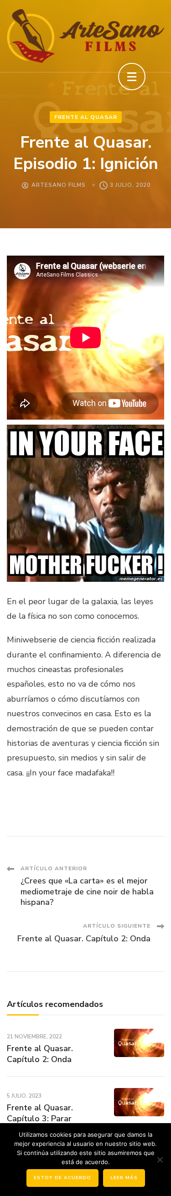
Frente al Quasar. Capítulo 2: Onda (40, 1053)
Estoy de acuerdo (62, 1178)
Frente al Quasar (85, 117)
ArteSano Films (58, 185)
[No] (159, 1159)
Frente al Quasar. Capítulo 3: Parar (40, 1113)
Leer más (124, 1178)
